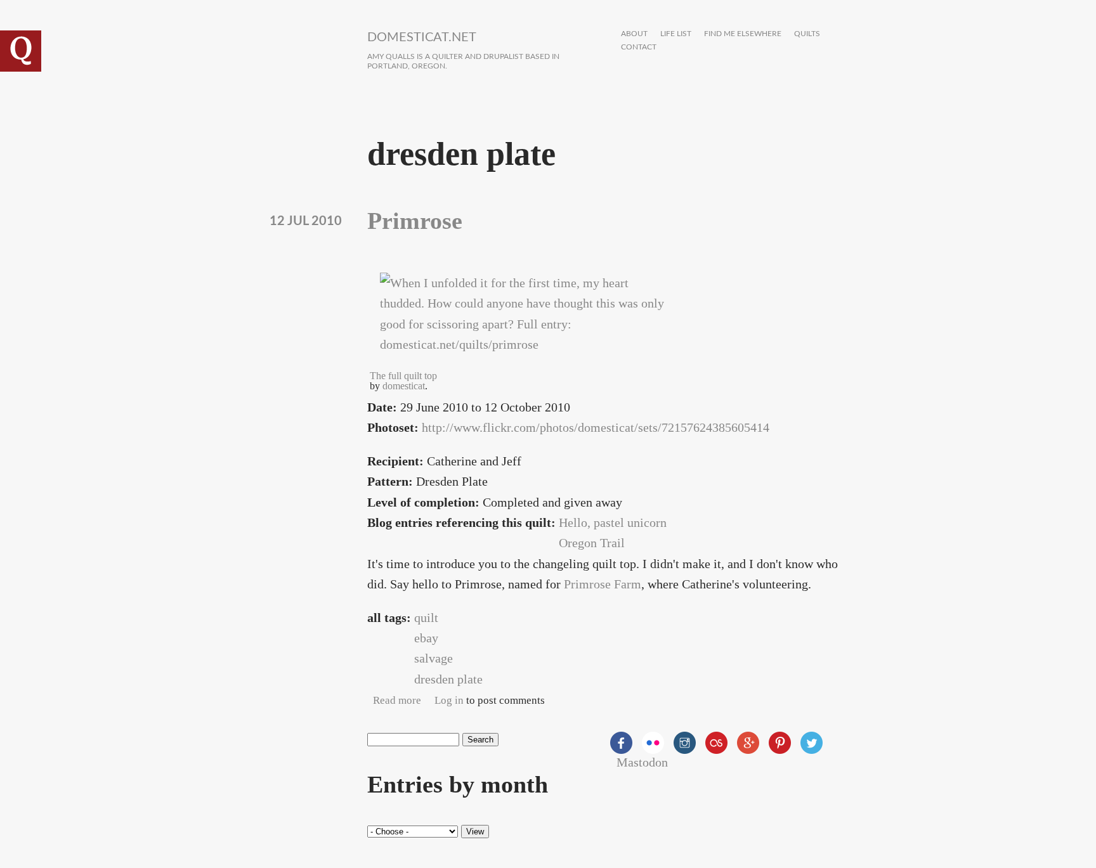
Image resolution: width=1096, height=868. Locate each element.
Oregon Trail (592, 543)
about (634, 33)
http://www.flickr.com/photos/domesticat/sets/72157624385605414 (595, 427)
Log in (449, 700)
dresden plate (448, 679)
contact (638, 47)
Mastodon (642, 762)
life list (675, 33)
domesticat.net (421, 37)
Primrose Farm (602, 584)
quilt (426, 618)
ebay (426, 638)
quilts (807, 33)
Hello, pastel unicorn (613, 522)
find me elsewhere (742, 33)
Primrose (414, 220)
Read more (397, 700)
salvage (433, 658)
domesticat (403, 385)
